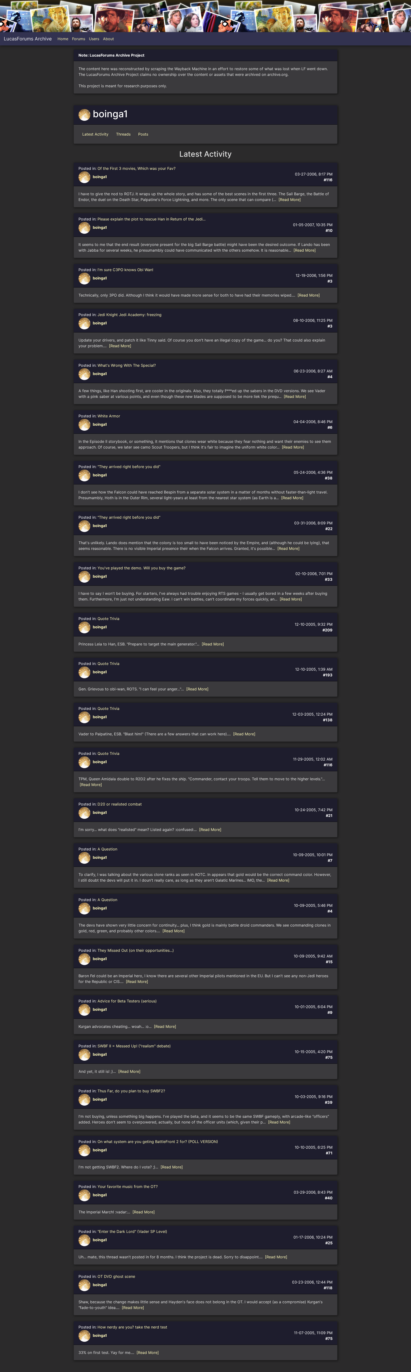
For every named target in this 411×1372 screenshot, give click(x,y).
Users (94, 38)
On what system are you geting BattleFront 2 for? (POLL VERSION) (158, 1141)
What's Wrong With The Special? (127, 365)
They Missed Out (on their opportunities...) (136, 950)
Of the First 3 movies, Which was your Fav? (137, 168)
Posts (143, 134)
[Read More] (290, 199)
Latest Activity (95, 134)
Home (63, 38)
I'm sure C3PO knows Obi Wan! (125, 269)
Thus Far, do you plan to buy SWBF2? (131, 1091)
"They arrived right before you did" (129, 466)
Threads (123, 134)
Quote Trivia (108, 618)
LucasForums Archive (28, 39)
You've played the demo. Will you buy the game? (142, 568)
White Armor (109, 416)
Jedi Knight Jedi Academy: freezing (129, 314)
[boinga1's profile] (85, 177)
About (108, 38)
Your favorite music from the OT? (128, 1186)
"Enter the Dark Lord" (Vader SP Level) (132, 1231)
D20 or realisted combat (120, 804)
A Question (107, 849)
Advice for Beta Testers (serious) (127, 1001)
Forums (78, 38)
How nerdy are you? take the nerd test (132, 1327)
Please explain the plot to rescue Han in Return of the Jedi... (152, 219)
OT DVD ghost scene (116, 1276)
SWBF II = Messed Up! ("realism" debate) (134, 1046)
